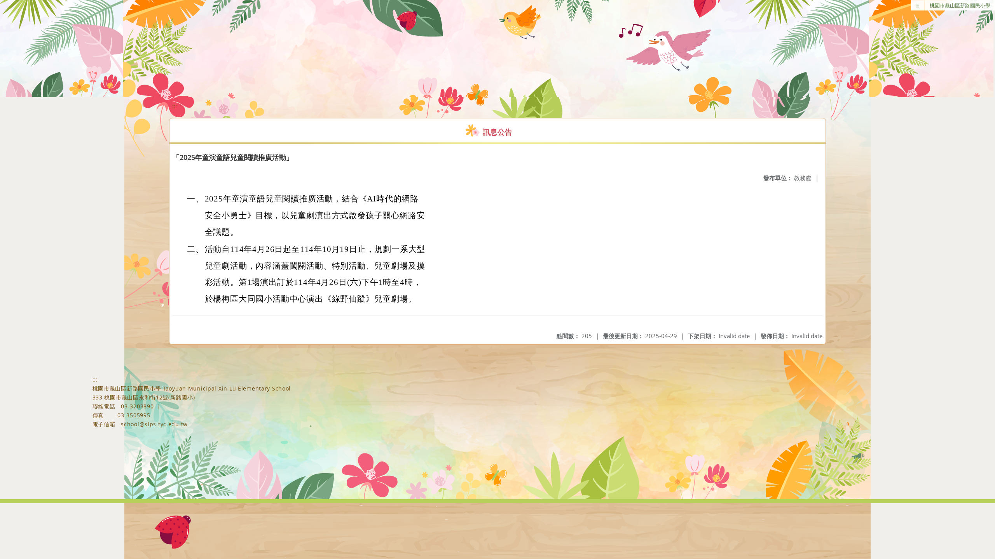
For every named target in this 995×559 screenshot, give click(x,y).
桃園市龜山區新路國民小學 (960, 5)
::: (917, 5)
